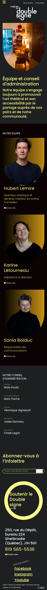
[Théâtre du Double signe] (23, 13)
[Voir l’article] (23, 162)
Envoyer (39, 471)
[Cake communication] (41, 587)
